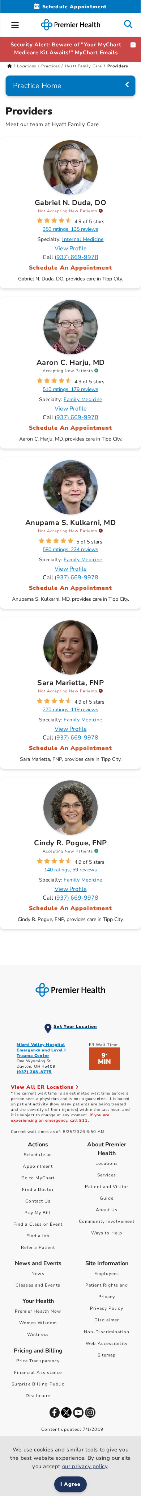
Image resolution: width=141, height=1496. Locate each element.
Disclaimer (106, 1320)
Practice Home (37, 86)
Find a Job (38, 1236)
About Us (107, 1210)
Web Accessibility (107, 1343)
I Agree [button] (70, 1484)
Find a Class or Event (38, 1224)
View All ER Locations (43, 1087)
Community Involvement (106, 1221)
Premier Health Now (38, 1311)
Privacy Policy (106, 1308)
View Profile (71, 249)
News (37, 1273)
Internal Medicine (83, 239)
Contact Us (38, 1201)
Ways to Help (106, 1233)
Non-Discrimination (106, 1332)
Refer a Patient (38, 1247)
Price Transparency (38, 1361)
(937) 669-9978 (76, 257)
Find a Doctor (38, 1189)
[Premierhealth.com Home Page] (9, 66)
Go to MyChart (38, 1178)
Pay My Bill (38, 1213)
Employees (106, 1273)
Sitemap (107, 1355)
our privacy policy (85, 1466)
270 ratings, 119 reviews (70, 709)
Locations (26, 66)
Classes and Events (38, 1285)
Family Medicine (83, 399)
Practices (50, 66)
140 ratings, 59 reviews (70, 869)
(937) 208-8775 (34, 1072)
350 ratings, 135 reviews (70, 229)
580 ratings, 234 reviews (70, 549)
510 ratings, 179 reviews (70, 389)
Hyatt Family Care (83, 66)
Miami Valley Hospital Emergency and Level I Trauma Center (41, 1050)
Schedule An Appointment (70, 268)
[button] (15, 24)
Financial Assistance (38, 1372)
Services (106, 1175)
